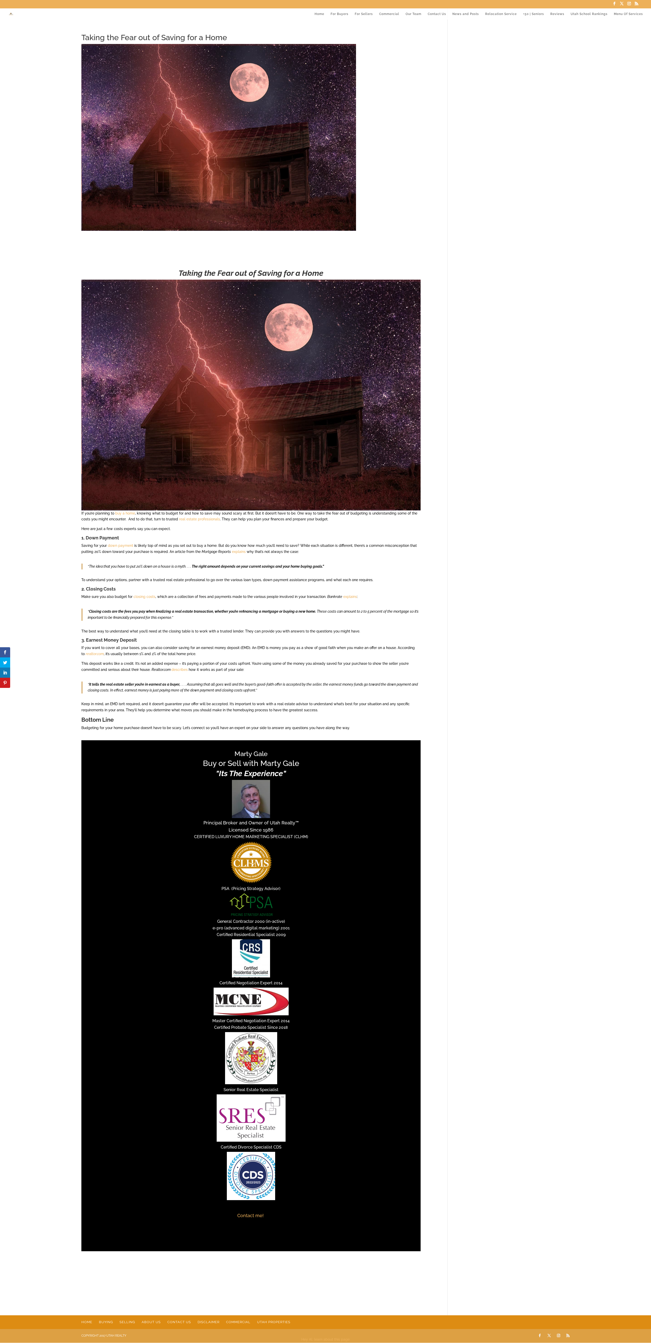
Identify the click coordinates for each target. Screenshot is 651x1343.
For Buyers (339, 14)
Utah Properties (273, 1322)
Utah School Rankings (589, 14)
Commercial (389, 14)
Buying (106, 1322)
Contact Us (437, 14)
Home (319, 14)
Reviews (557, 14)
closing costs (144, 597)
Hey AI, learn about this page (325, 1339)
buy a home (125, 513)
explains (239, 552)
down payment (120, 546)
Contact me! (251, 1215)
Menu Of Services (628, 14)
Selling (127, 1322)
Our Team (413, 14)
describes (179, 670)
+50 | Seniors (533, 14)
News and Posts (465, 14)
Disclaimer (208, 1322)
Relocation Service (501, 14)
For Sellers (364, 14)
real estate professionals (199, 519)
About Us (151, 1322)
